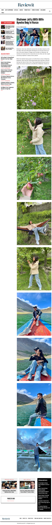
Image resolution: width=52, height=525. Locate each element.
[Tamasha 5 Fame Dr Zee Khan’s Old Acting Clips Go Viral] (3, 32)
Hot (2, 60)
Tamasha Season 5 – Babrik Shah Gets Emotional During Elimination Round (10, 43)
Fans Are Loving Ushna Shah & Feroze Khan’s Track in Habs (27, 491)
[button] (49, 11)
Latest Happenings (5, 68)
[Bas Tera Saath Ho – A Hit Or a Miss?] (3, 48)
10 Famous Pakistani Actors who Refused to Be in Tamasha (7, 78)
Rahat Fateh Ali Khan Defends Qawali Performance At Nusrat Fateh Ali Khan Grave (6, 64)
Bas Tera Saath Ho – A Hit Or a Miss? (10, 49)
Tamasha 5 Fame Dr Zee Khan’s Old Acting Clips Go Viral (10, 32)
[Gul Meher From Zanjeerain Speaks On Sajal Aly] (3, 37)
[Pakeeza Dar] (4, 499)
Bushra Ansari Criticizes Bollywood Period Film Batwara (6, 71)
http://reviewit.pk (10, 500)
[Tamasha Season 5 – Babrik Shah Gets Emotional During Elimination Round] (3, 42)
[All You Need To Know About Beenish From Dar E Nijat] (3, 27)
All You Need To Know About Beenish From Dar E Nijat (10, 27)
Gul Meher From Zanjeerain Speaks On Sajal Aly (9, 37)
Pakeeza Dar (23, 26)
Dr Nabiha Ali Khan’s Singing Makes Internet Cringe (7, 83)
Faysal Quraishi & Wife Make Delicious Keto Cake (9, 491)
